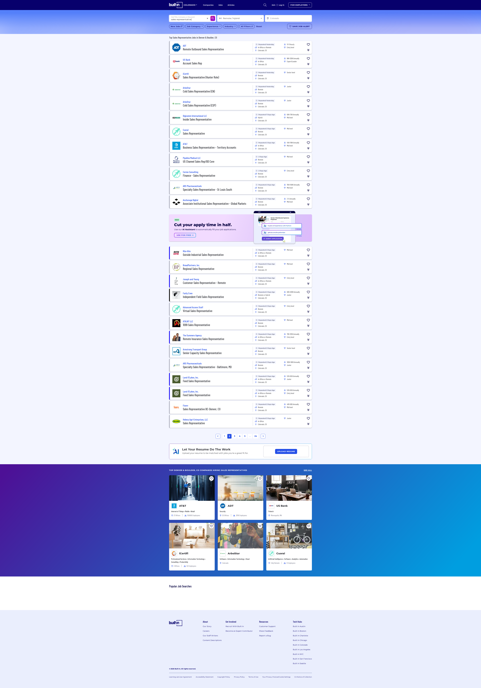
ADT (230, 505)
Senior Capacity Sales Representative (202, 353)
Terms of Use (253, 677)
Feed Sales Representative (196, 381)
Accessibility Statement (204, 677)
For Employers (299, 5)
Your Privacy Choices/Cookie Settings (276, 677)
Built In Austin (299, 626)
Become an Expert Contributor (239, 631)
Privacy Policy (239, 677)
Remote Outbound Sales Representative (203, 49)
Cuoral (280, 553)
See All (308, 470)
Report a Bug (265, 635)
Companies (208, 5)
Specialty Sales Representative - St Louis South (207, 189)
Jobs (220, 5)
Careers (206, 631)
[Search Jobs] (212, 18)
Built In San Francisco (302, 659)
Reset (259, 26)
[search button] (265, 5)
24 (255, 436)
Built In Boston (299, 631)
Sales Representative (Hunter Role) (201, 77)
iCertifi (183, 553)
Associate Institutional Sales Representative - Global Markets (214, 203)
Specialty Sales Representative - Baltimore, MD (207, 367)
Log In (281, 5)
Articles (231, 5)
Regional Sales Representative (198, 269)
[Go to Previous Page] (218, 436)
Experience (213, 26)
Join (273, 5)
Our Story (207, 626)
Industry (229, 26)
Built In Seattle (299, 663)
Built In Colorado (300, 645)
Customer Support (267, 626)
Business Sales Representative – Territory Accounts (209, 147)
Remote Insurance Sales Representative (203, 339)
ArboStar (234, 553)
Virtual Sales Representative (197, 311)
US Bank (282, 505)
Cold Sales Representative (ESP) (199, 105)
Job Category (194, 26)
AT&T (182, 505)
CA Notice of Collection (303, 677)
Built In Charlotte (300, 635)
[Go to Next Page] (263, 436)
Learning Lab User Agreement (180, 677)
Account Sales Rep (192, 63)
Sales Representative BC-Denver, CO (201, 409)
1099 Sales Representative (196, 325)
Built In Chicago (300, 640)
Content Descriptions (212, 640)
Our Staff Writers (210, 635)
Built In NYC (298, 654)
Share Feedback (266, 631)
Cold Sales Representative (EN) (199, 91)
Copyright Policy (223, 677)
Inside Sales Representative (197, 119)
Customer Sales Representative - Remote (204, 283)
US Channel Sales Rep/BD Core (198, 161)
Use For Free (184, 235)
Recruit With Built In (235, 626)
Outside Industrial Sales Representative (203, 254)
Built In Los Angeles (301, 649)
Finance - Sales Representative (199, 175)
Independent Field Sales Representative (203, 297)
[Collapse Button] (308, 49)
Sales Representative (194, 133)
